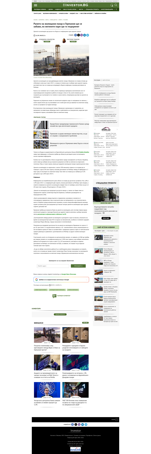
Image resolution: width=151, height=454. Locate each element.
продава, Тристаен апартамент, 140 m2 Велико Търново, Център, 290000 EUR (111, 136)
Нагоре (113, 419)
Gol (58, 1)
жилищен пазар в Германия (57, 289)
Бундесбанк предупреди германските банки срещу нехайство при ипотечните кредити (69, 125)
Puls (69, 1)
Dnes (43, 1)
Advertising (79, 446)
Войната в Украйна (100, 13)
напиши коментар (63, 296)
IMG (35, 1)
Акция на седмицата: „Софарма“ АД (109, 271)
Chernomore (115, 1)
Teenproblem (74, 1)
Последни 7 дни (100, 231)
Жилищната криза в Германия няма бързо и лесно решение (69, 144)
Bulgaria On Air (54, 1)
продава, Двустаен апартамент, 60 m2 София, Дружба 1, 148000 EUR (111, 154)
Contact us (72, 446)
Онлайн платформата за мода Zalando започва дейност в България (105, 94)
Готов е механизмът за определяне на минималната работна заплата (110, 309)
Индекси (58, 9)
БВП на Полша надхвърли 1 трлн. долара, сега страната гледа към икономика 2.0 (111, 263)
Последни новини (40, 9)
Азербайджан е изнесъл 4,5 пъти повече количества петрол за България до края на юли (111, 319)
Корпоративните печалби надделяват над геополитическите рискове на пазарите (105, 210)
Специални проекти (92, 9)
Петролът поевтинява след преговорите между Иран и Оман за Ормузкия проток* (105, 121)
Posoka (100, 1)
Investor (40, 1)
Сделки (50, 9)
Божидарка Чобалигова (47, 39)
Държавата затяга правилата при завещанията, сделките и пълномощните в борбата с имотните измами (110, 240)
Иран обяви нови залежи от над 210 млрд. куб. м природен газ (111, 280)
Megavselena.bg (109, 1)
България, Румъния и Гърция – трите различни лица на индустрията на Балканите (104, 86)
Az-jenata (66, 1)
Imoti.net (84, 1)
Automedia (79, 1)
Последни (97, 80)
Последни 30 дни (112, 231)
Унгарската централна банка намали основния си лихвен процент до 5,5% (47, 402)
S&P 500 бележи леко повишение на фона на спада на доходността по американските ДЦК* (74, 402)
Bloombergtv (48, 1)
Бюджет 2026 (74, 13)
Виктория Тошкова (73, 39)
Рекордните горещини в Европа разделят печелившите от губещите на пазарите (75, 348)
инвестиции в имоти (40, 289)
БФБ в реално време (69, 9)
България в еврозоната (50, 13)
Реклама (58, 435)
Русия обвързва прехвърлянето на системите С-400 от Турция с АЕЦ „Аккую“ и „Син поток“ (110, 252)
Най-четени (106, 80)
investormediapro (107, 9)
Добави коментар (60, 314)
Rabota (88, 1)
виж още (85, 322)
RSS (63, 435)
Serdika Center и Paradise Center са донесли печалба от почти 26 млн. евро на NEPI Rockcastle (111, 289)
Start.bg (96, 1)
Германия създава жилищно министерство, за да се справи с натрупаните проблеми (68, 135)
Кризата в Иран (63, 13)
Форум (81, 9)
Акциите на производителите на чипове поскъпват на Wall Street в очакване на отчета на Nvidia (46, 375)
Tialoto (61, 1)
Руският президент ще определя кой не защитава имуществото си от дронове (105, 115)
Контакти (52, 435)
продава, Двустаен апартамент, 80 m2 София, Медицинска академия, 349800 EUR (112, 163)
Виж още (106, 218)
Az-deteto (92, 1)
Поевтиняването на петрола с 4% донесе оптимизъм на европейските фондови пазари (75, 375)
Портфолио (89, 435)
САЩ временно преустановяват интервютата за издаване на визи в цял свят (105, 107)
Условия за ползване (79, 435)
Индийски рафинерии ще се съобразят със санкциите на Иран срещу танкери (105, 100)
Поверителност (69, 435)
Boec (104, 1)
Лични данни (97, 435)
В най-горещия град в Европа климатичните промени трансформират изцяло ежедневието (111, 299)
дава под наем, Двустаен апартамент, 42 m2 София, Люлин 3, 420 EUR (112, 145)
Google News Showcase (69, 274)
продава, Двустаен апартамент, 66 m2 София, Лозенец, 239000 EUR (111, 172)
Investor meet (116, 9)
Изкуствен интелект (86, 13)
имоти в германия (73, 289)
